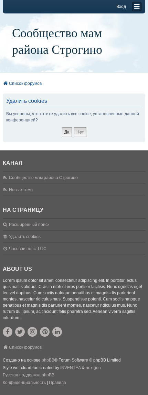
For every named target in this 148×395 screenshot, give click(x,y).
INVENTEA (70, 367)
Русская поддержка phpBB (28, 375)
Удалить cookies (25, 236)
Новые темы (21, 189)
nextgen (93, 367)
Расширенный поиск (29, 224)
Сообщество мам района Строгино (57, 40)
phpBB (48, 360)
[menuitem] (24, 383)
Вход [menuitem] (121, 6)
